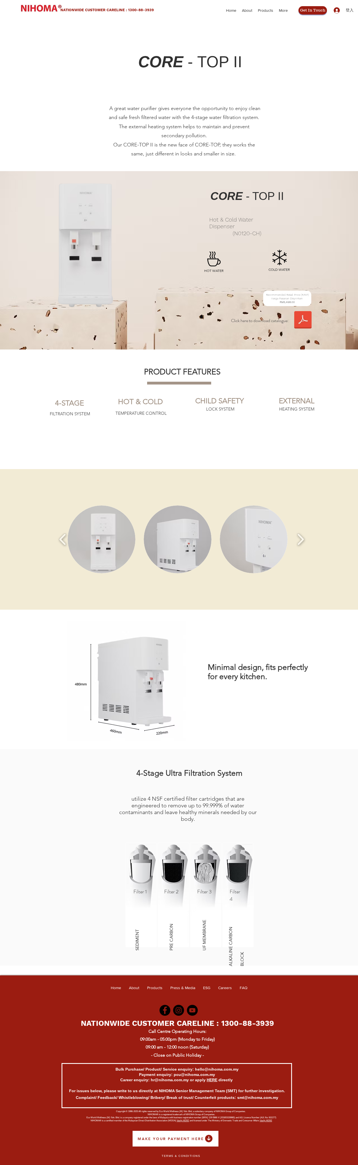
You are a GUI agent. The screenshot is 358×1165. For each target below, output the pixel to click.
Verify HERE (183, 1120)
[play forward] (300, 539)
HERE (212, 1080)
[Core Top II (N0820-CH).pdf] (303, 320)
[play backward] (62, 539)
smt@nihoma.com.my (257, 1097)
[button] (101, 539)
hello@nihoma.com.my (217, 1069)
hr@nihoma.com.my (170, 1080)
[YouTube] (192, 1010)
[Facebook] (164, 1010)
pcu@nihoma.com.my (194, 1074)
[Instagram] (178, 1010)
